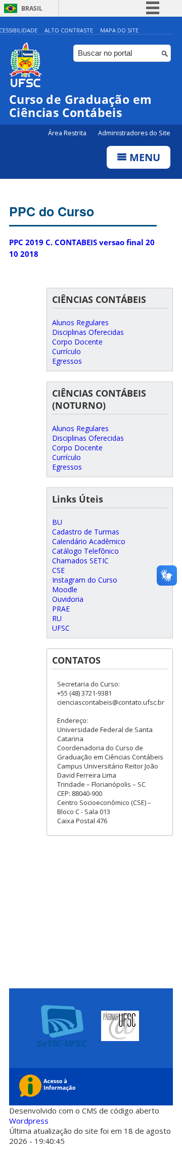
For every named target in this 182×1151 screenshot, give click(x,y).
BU (57, 522)
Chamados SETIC (80, 560)
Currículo (66, 351)
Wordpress (29, 1121)
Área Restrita (68, 133)
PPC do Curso (51, 211)
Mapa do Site (119, 30)
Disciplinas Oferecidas (88, 332)
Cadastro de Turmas (85, 531)
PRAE (61, 608)
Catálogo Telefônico (85, 551)
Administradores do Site (134, 133)
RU (57, 618)
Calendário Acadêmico (88, 541)
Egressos (67, 361)
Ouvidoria (67, 599)
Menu (143, 157)
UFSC (61, 628)
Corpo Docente (77, 342)
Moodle (64, 589)
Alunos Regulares (80, 322)
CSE (58, 570)
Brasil (31, 8)
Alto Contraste (68, 30)
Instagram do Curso (84, 580)
